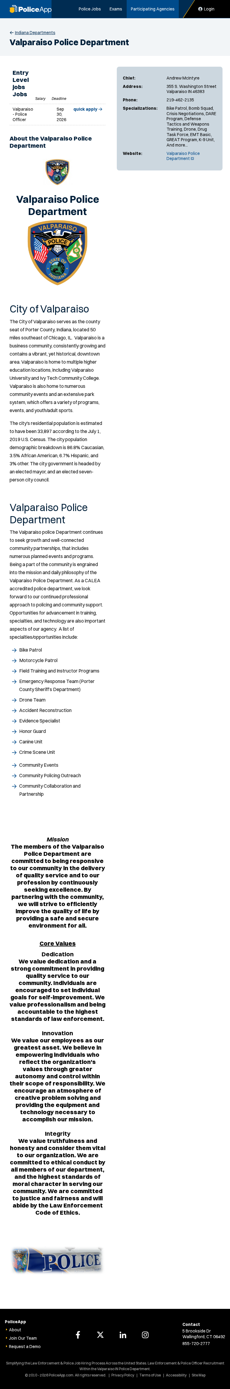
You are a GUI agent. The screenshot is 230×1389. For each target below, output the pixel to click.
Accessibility (176, 1375)
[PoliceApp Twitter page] (100, 1335)
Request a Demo (25, 1346)
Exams (116, 9)
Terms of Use (150, 1375)
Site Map (198, 1375)
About (15, 1329)
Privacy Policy (122, 1375)
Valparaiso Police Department (183, 156)
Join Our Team (23, 1338)
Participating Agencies (153, 9)
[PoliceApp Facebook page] (78, 1335)
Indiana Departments (35, 32)
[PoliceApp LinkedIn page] (123, 1335)
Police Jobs (90, 9)
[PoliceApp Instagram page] (145, 1335)
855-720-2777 (196, 1343)
